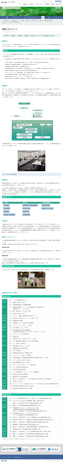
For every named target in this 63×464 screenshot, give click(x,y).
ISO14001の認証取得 (11, 174)
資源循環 (27, 20)
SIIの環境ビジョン (6, 20)
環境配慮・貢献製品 (49, 20)
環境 (43, 17)
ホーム (3, 8)
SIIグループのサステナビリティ (31, 17)
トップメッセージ (16, 17)
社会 (49, 17)
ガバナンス (56, 17)
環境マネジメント (15, 20)
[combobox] (47, 1)
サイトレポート (17, 22)
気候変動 (22, 20)
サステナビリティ (9, 8)
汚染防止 (41, 20)
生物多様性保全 (34, 20)
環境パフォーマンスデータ (8, 22)
